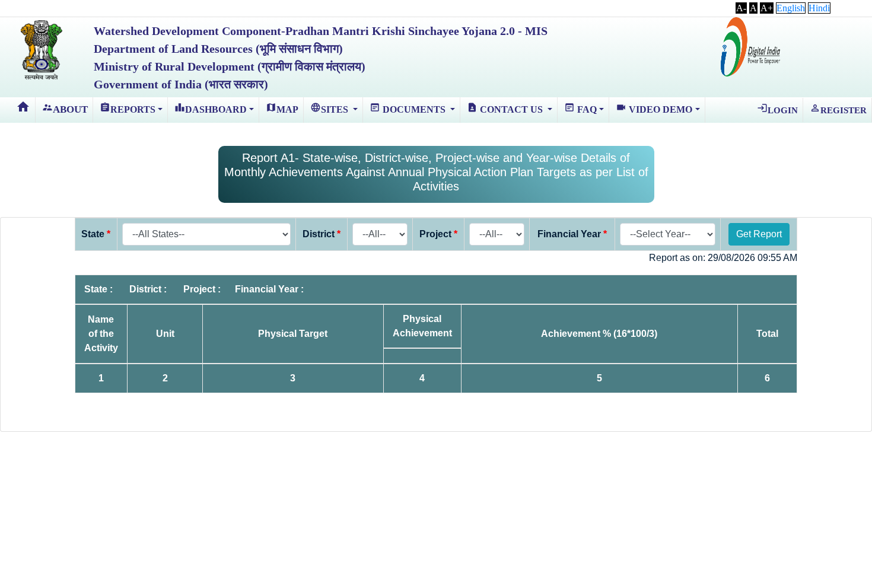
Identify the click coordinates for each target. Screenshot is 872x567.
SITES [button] (330, 108)
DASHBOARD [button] (210, 108)
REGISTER (838, 109)
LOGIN (777, 109)
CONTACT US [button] (506, 108)
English (790, 8)
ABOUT (65, 108)
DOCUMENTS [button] (409, 108)
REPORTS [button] (127, 108)
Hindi (819, 8)
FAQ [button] (580, 108)
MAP (282, 108)
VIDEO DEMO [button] (654, 108)
